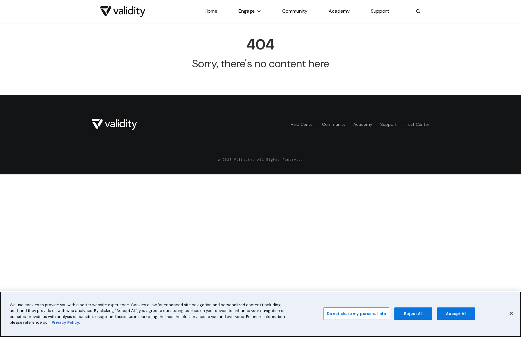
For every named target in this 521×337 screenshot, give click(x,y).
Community (295, 11)
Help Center (302, 124)
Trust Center (417, 124)
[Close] (511, 313)
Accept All (456, 313)
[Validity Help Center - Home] (122, 11)
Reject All (413, 313)
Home (211, 11)
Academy (339, 11)
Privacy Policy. (66, 322)
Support (380, 11)
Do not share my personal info (356, 313)
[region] (260, 314)
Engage (246, 11)
